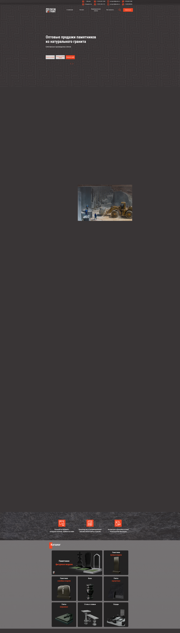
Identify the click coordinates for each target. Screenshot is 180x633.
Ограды (116, 604)
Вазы (90, 578)
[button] (128, 10)
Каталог (55, 544)
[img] (54, 572)
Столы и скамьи (90, 604)
